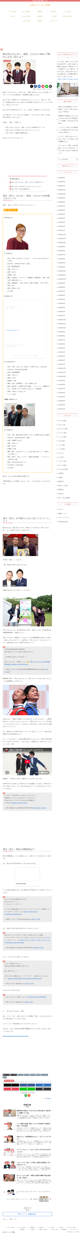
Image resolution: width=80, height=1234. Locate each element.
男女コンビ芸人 (63, 485)
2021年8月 (61, 384)
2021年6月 (61, 392)
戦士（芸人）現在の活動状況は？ (21, 189)
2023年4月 (61, 303)
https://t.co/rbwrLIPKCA (30, 911)
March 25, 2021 (38, 947)
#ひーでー (41, 940)
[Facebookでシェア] (35, 86)
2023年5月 (61, 299)
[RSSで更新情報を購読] (29, 1095)
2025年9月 (61, 198)
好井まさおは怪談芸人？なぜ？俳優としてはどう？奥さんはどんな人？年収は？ (68, 109)
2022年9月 (61, 332)
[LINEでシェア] (46, 86)
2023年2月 (61, 311)
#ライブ (35, 940)
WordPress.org (63, 521)
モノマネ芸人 (62, 465)
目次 (13, 179)
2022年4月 (61, 352)
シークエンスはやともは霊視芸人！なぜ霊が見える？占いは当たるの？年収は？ (68, 130)
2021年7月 (61, 388)
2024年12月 (62, 234)
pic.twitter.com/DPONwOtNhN (36, 997)
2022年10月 (62, 328)
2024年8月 (61, 250)
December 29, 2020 (40, 808)
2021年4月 (61, 401)
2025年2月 (61, 226)
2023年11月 (62, 275)
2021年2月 (61, 409)
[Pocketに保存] (42, 86)
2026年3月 (61, 177)
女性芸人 (61, 473)
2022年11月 (62, 323)
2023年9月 (61, 283)
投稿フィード (62, 513)
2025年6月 (61, 210)
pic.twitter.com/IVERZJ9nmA (19, 664)
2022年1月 (61, 364)
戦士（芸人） (45, 1074)
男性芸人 (61, 489)
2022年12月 (62, 319)
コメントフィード (64, 517)
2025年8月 (61, 202)
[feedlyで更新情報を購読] (25, 1095)
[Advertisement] (40, 36)
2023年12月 (62, 271)
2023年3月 (61, 307)
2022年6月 (61, 344)
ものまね (33, 1074)
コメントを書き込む (28, 1214)
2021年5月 (61, 396)
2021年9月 (61, 380)
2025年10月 (62, 194)
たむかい (27, 1074)
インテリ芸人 (62, 437)
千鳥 (38, 1074)
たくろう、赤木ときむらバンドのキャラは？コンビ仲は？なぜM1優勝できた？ (68, 139)
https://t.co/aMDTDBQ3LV (16, 978)
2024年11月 (62, 238)
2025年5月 (61, 214)
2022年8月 (61, 336)
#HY (21, 940)
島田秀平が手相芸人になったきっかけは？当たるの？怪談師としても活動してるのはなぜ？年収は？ (68, 119)
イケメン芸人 (62, 433)
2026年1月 (61, 186)
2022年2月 (61, 360)
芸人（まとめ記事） (64, 498)
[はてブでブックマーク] (39, 86)
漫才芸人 (61, 481)
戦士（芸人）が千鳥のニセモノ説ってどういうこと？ (27, 186)
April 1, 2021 (29, 1002)
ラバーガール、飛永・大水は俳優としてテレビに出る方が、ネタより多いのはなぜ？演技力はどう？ (68, 149)
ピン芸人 (61, 457)
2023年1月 (61, 315)
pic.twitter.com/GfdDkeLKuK (33, 978)
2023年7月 (61, 291)
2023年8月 (61, 287)
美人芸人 (61, 493)
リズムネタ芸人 (63, 469)
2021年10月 (62, 376)
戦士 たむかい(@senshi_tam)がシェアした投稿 (25, 355)
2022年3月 (61, 356)
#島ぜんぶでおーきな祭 (37, 662)
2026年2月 (61, 181)
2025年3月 (61, 222)
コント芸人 (61, 445)
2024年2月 (61, 267)
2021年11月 (62, 372)
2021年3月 (61, 405)
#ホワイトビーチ (28, 940)
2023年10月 (62, 279)
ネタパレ (61, 453)
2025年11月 (62, 190)
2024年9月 (61, 246)
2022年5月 (61, 348)
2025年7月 (61, 206)
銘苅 (5, 1077)
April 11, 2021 (35, 919)
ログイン (61, 509)
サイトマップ (74, 1229)
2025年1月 (61, 230)
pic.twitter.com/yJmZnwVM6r (15, 942)
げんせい (21, 1074)
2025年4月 (61, 218)
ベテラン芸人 (62, 461)
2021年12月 (62, 368)
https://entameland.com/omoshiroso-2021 (16, 1036)
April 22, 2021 (29, 983)
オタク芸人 (61, 441)
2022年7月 (61, 340)
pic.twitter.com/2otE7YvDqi (18, 803)
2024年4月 (61, 259)
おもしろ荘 (6, 1074)
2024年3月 (61, 263)
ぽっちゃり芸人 (63, 429)
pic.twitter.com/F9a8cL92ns (12, 914)
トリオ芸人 (14, 1074)
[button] (50, 86)
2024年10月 (62, 242)
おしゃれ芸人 (62, 420)
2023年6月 (61, 295)
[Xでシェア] (31, 86)
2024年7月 (61, 254)
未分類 (60, 477)
